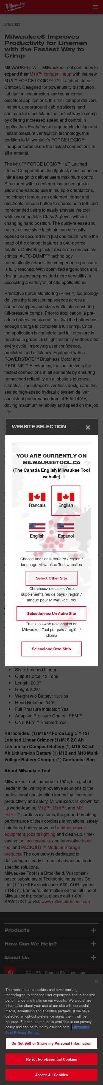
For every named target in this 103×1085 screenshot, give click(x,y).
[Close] (96, 981)
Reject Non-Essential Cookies (51, 1059)
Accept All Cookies (51, 1074)
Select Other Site (51, 578)
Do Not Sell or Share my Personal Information (51, 1043)
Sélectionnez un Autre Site (51, 613)
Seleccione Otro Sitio (51, 649)
